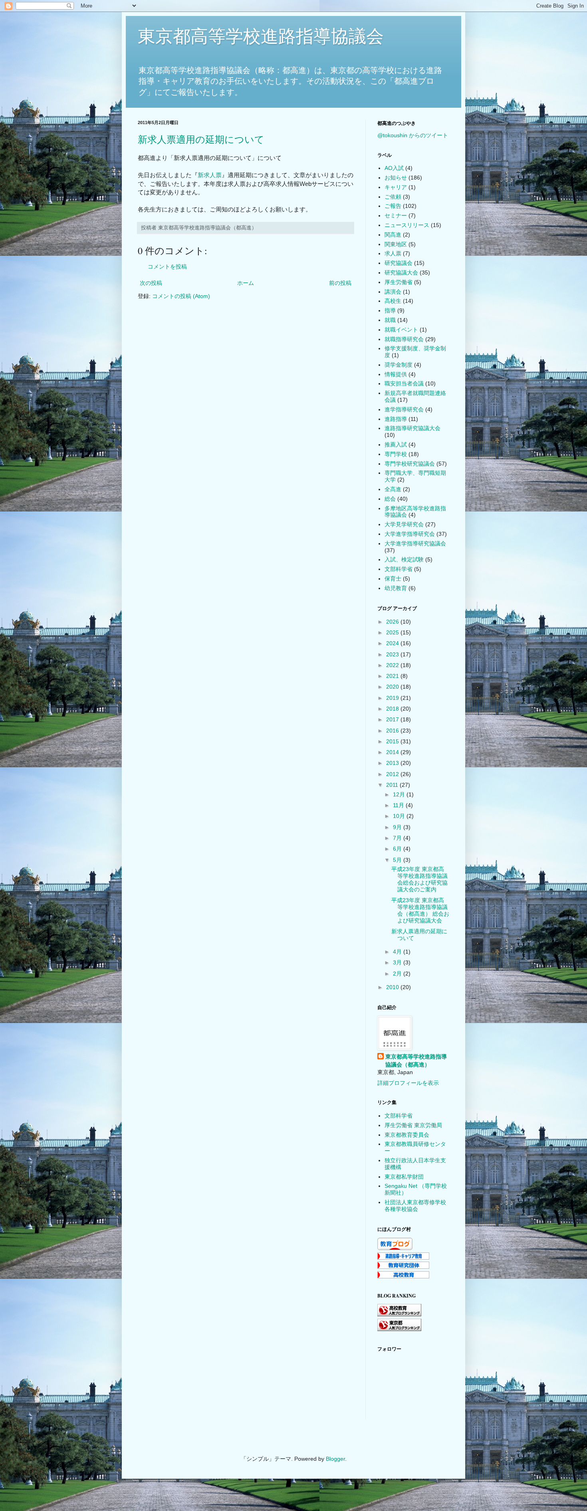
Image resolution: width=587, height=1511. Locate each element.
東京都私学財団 (404, 1176)
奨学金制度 (398, 364)
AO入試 (394, 168)
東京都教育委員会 (407, 1135)
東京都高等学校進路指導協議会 (261, 36)
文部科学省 (398, 569)
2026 (393, 621)
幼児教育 (396, 588)
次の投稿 (151, 283)
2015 (393, 741)
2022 (393, 665)
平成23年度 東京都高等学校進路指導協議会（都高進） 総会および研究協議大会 (420, 910)
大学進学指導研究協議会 (415, 543)
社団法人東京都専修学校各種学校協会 (415, 1205)
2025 (393, 632)
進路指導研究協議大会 (412, 428)
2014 (393, 752)
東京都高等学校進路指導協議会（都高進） (416, 1060)
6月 (398, 848)
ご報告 (393, 206)
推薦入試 (396, 444)
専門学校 (396, 454)
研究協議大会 (401, 272)
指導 (390, 310)
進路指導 (396, 419)
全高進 (393, 489)
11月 (399, 805)
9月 (398, 827)
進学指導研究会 (404, 409)
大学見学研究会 (404, 524)
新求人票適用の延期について (201, 139)
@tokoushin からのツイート (412, 135)
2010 (393, 987)
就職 (390, 320)
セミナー (396, 215)
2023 (393, 654)
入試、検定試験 (404, 559)
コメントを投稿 (167, 266)
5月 (398, 860)
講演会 (393, 291)
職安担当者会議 (404, 383)
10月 (400, 816)
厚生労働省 (398, 282)
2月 (398, 973)
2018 (393, 708)
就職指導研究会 (404, 339)
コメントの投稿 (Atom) (181, 296)
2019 (393, 698)
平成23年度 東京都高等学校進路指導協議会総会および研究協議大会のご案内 (419, 879)
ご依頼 (393, 197)
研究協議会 (398, 263)
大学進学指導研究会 (410, 534)
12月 (400, 794)
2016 (393, 730)
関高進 (393, 234)
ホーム (245, 283)
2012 (393, 774)
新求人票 (210, 175)
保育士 (393, 578)
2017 (393, 719)
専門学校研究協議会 (410, 463)
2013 (393, 763)
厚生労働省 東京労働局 (413, 1125)
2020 (393, 686)
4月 (398, 951)
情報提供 (396, 374)
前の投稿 (340, 283)
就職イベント (401, 329)
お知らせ (396, 177)
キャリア (396, 187)
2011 (393, 785)
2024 (393, 643)
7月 (398, 838)
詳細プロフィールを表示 (408, 1083)
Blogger (335, 1459)
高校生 (393, 301)
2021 (393, 676)
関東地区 (396, 244)
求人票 (393, 253)
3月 (398, 962)
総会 (390, 499)
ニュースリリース (407, 225)
